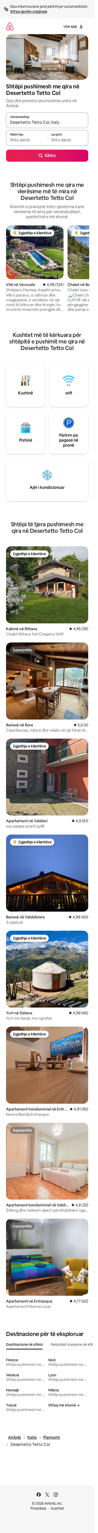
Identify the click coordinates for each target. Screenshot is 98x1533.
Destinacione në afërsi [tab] (24, 1344)
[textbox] (26, 140)
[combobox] (47, 123)
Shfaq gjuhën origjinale (28, 11)
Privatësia (38, 1508)
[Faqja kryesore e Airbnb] (10, 26)
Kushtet (57, 1508)
